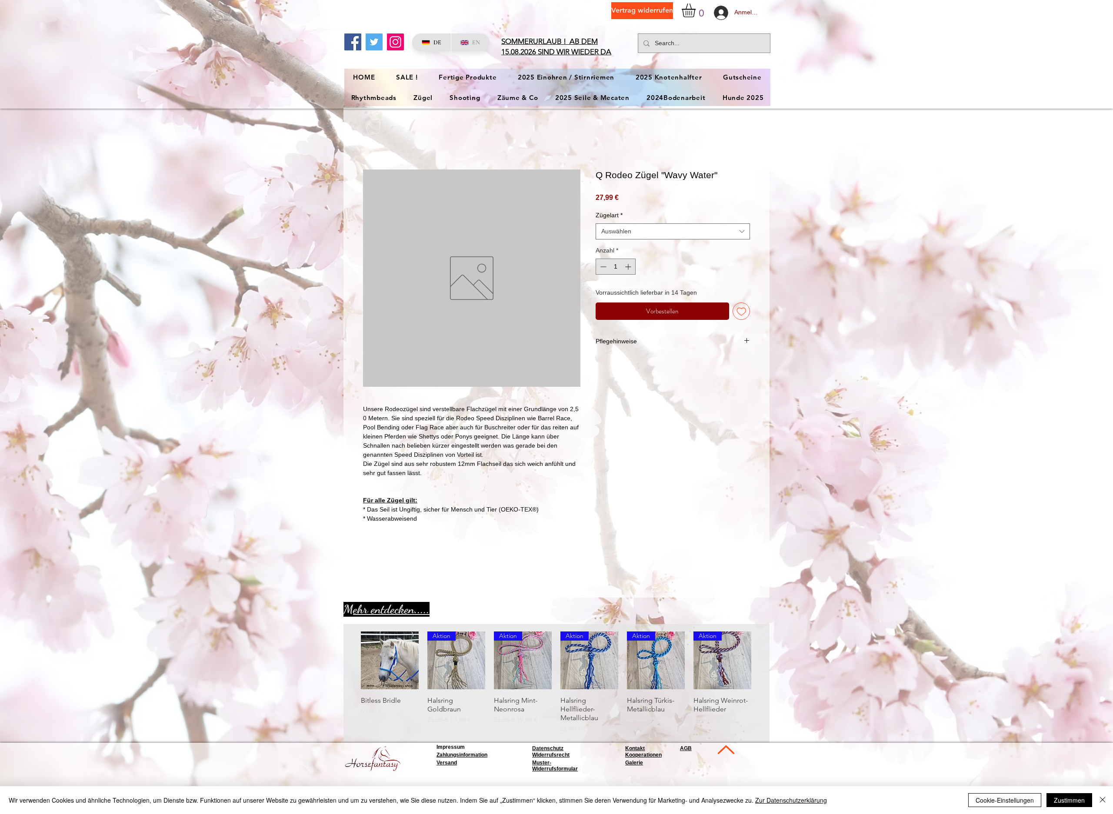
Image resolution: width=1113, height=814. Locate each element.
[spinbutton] (615, 267)
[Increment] (628, 267)
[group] (556, 683)
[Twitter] (374, 41)
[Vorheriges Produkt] (348, 661)
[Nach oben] (725, 750)
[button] (697, 10)
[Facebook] (352, 41)
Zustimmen (1069, 800)
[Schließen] (1102, 800)
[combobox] (673, 232)
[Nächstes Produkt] (764, 661)
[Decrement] (602, 267)
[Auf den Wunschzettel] (741, 312)
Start (370, 139)
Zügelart (609, 216)
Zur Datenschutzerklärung (791, 800)
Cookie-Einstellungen (1005, 800)
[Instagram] (395, 41)
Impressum (451, 748)
